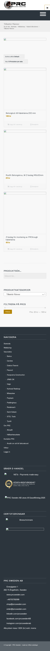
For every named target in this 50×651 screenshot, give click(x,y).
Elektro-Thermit (12, 365)
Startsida (7, 343)
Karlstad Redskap (13, 388)
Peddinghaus (12, 402)
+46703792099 (13, 599)
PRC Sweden (16, 645)
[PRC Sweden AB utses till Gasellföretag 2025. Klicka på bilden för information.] (25, 497)
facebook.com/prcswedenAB (19, 618)
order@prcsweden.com (16, 609)
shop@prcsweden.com (16, 604)
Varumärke (8, 351)
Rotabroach (11, 407)
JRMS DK (10, 379)
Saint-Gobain (12, 412)
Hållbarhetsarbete (13, 434)
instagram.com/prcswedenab (19, 623)
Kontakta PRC (9, 439)
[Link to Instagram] (44, 648)
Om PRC (7, 425)
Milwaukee (11, 393)
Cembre (10, 361)
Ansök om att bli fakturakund (17, 443)
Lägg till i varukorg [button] (15, 124)
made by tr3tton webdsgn (30, 645)
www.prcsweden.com (16, 594)
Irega (9, 384)
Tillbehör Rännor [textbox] (24, 294)
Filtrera (7, 312)
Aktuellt (10, 430)
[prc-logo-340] (21, 5)
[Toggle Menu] (43, 14)
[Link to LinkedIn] (37, 648)
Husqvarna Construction (16, 375)
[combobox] (25, 294)
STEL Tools (11, 416)
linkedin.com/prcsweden (17, 613)
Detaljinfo (35, 124)
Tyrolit (9, 421)
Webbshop (8, 347)
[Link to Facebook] (40, 648)
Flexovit (10, 370)
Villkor (6, 447)
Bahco (9, 356)
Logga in (7, 452)
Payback (10, 398)
